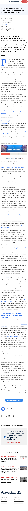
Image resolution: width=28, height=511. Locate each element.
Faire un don (4, 501)
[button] (2, 29)
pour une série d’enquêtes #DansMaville (15, 248)
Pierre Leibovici (5, 24)
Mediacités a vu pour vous (11, 477)
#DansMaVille (4, 123)
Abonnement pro (4, 506)
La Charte (16, 504)
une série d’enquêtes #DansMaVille (11, 215)
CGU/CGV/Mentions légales (20, 506)
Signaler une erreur (6, 504)
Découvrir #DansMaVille (14, 400)
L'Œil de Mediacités (12, 456)
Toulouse (4, 456)
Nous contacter (4, 499)
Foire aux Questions (19, 501)
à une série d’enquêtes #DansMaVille (12, 167)
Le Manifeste (4, 503)
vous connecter (8, 425)
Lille (3, 477)
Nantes (3, 466)
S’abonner (16, 497)
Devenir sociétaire (18, 503)
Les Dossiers (4, 497)
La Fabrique (4, 6)
